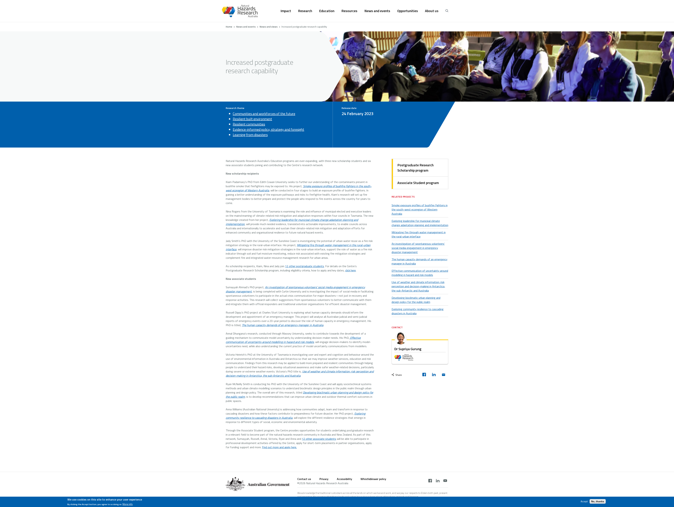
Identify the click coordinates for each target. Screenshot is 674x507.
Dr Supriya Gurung (407, 349)
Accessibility (344, 479)
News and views (268, 26)
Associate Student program (418, 182)
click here (350, 270)
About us (431, 11)
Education (326, 11)
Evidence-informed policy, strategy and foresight (268, 129)
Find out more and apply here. (279, 447)
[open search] (446, 11)
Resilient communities (249, 124)
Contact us (304, 479)
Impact (285, 11)
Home (229, 26)
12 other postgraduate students (304, 266)
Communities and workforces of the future (264, 113)
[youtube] (445, 481)
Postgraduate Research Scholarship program (415, 167)
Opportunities (407, 11)
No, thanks (597, 501)
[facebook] (424, 375)
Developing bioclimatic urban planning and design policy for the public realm (416, 300)
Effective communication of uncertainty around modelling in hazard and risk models (420, 273)
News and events (377, 11)
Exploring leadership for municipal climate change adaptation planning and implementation (420, 223)
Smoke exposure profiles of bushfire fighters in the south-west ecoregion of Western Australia (420, 209)
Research (305, 11)
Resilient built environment (252, 119)
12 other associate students (319, 439)
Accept (584, 501)
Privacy (323, 479)
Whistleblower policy (373, 479)
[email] (443, 375)
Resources (349, 11)
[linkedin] (434, 375)
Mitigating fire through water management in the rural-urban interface (419, 234)
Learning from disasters (250, 134)
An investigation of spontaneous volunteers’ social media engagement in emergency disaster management (418, 248)
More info (128, 504)
